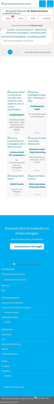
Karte (20, 18)
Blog (3, 290)
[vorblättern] (46, 31)
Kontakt (7, 322)
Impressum (6, 334)
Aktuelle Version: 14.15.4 (9, 402)
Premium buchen (11, 312)
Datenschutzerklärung (11, 344)
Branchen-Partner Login (14, 387)
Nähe (32, 18)
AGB (3, 339)
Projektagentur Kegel (37, 107)
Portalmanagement (10, 354)
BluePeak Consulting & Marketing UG (37, 151)
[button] (4, 52)
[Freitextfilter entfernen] (42, 3)
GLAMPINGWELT (17, 115)
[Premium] (49, 70)
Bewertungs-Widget (10, 317)
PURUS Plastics (17, 184)
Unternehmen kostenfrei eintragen (16, 307)
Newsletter (6, 371)
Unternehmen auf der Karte (13, 274)
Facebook (5, 366)
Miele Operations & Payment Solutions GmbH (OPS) (37, 186)
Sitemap (5, 349)
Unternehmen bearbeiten (12, 303)
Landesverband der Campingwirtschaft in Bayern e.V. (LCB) (17, 154)
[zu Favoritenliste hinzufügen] (3, 31)
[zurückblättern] (6, 31)
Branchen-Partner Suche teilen (37, 52)
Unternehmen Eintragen (28, 246)
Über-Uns (6, 285)
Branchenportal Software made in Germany (17, 398)
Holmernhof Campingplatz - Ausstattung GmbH (23, 36)
